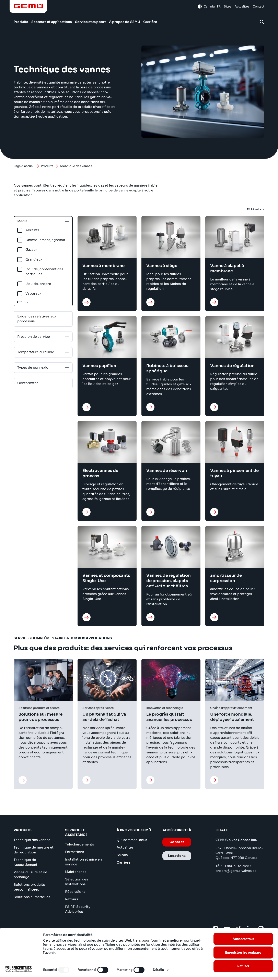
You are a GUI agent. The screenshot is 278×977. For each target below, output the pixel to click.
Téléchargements (79, 844)
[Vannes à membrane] (86, 302)
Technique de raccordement (25, 862)
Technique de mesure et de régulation (34, 849)
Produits (47, 166)
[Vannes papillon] (86, 407)
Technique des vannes (32, 840)
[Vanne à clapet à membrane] (214, 302)
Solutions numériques (32, 897)
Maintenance (75, 872)
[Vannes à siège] (150, 302)
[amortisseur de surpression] (214, 617)
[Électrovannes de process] (86, 512)
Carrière (123, 862)
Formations (74, 852)
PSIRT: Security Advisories (77, 909)
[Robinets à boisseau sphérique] (150, 407)
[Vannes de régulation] (214, 407)
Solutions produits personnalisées (29, 887)
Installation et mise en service (83, 861)
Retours (71, 899)
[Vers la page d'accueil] (28, 6)
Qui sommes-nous (132, 840)
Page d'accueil (24, 166)
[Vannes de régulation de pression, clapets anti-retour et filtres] (150, 617)
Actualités (125, 847)
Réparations (75, 892)
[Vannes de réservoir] (150, 512)
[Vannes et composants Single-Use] (86, 617)
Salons (122, 855)
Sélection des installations (76, 881)
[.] (23, 780)
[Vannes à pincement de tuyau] (214, 512)
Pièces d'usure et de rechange (30, 874)
